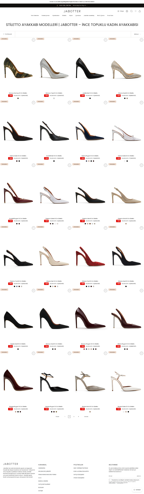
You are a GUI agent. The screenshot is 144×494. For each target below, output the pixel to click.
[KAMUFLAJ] (18, 98)
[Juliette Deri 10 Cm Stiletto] (90, 64)
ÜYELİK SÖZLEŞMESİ (79, 478)
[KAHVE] (52, 223)
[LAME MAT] (92, 223)
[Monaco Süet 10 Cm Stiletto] (54, 315)
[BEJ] (52, 286)
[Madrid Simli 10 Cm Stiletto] (90, 378)
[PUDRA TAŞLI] (127, 98)
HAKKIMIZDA (41, 468)
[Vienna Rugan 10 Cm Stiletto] (90, 127)
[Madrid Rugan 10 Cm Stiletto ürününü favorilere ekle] (69, 353)
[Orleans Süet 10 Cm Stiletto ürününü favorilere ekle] (141, 228)
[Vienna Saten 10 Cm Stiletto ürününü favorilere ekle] (33, 102)
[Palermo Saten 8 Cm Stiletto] (54, 190)
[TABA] (90, 223)
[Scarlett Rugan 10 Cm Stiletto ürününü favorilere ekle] (33, 165)
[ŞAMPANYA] (89, 349)
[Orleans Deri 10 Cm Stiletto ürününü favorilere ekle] (69, 228)
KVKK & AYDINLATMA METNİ (81, 471)
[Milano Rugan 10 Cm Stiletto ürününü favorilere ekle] (141, 290)
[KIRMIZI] (84, 349)
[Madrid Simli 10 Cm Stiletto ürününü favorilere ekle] (105, 353)
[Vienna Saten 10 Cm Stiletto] (18, 127)
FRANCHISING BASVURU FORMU (47, 474)
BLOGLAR (41, 487)
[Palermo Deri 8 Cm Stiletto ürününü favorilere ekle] (105, 165)
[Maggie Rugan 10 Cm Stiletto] (18, 378)
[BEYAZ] (124, 161)
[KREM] (21, 286)
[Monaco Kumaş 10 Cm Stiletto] (18, 64)
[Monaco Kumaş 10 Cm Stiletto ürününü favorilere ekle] (33, 39)
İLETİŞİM (40, 491)
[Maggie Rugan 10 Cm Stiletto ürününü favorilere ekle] (33, 353)
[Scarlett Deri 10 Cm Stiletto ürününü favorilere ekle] (69, 102)
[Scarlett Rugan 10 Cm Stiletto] (18, 190)
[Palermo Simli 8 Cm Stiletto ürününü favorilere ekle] (141, 165)
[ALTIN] (56, 411)
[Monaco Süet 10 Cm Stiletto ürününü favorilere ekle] (69, 290)
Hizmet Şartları (120, 482)
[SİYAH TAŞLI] (124, 98)
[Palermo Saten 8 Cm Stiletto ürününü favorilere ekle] (69, 165)
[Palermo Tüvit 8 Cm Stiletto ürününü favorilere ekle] (33, 228)
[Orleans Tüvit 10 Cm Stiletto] (90, 252)
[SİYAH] (90, 98)
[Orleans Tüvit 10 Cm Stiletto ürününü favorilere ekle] (105, 228)
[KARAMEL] (89, 161)
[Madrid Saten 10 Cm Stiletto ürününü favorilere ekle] (141, 353)
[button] (45, 15)
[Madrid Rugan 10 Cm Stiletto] (54, 378)
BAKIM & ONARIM (43, 481)
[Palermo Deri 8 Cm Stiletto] (90, 190)
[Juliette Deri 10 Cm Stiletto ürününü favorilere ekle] (105, 39)
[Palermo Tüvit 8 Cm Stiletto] (18, 252)
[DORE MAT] (94, 223)
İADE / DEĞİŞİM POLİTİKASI (81, 468)
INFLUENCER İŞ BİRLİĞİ (44, 471)
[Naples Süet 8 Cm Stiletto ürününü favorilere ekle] (33, 290)
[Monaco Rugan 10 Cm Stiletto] (90, 315)
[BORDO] (17, 161)
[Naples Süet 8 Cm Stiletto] (18, 315)
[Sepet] (139, 11)
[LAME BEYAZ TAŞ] (54, 98)
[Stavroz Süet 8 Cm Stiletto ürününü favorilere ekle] (141, 39)
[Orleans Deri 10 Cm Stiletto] (54, 252)
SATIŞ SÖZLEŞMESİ (79, 474)
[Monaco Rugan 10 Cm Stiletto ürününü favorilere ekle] (105, 290)
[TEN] (126, 411)
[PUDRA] (57, 223)
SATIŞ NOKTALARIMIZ (44, 484)
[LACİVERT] (86, 161)
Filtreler (8, 34)
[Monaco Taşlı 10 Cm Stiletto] (54, 64)
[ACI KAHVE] (55, 349)
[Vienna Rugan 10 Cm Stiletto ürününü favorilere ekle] (105, 102)
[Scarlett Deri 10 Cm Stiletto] (54, 127)
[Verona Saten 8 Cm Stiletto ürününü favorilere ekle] (141, 102)
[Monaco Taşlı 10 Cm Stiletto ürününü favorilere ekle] (69, 39)
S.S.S (39, 478)
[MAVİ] (17, 286)
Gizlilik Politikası (112, 482)
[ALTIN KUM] (126, 223)
